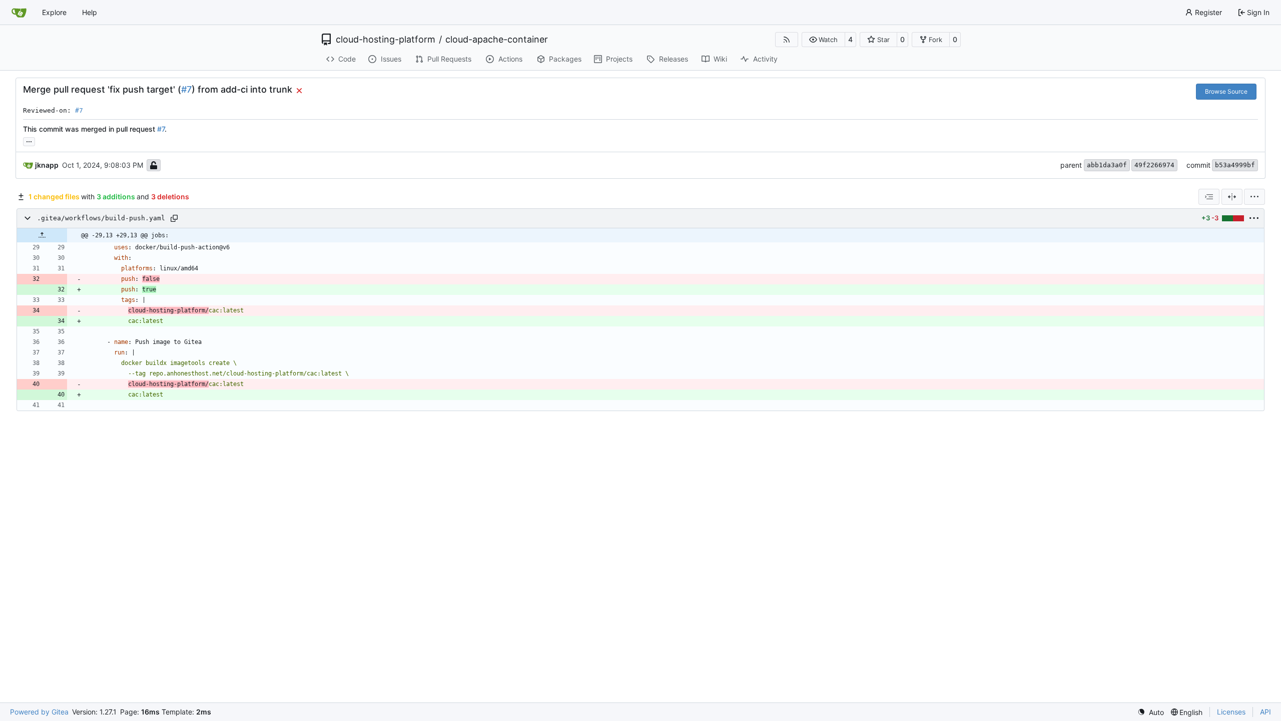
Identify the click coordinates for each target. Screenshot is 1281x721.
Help (89, 12)
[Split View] (1231, 197)
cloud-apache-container (496, 40)
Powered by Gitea (39, 711)
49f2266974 (1154, 165)
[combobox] (1208, 197)
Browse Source (1226, 91)
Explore (54, 12)
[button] (823, 39)
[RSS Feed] (786, 39)
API (1265, 711)
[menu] (1254, 197)
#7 (186, 89)
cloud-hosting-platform (385, 40)
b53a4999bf (1235, 165)
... (29, 140)
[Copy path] (174, 218)
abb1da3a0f (1107, 165)
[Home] (19, 13)
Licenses (1231, 711)
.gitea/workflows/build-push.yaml (101, 218)
